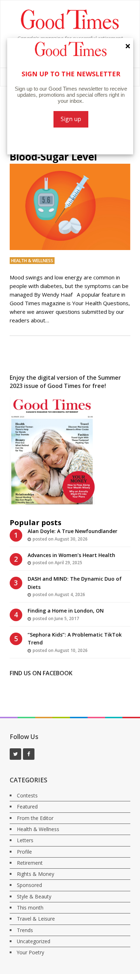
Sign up (71, 119)
